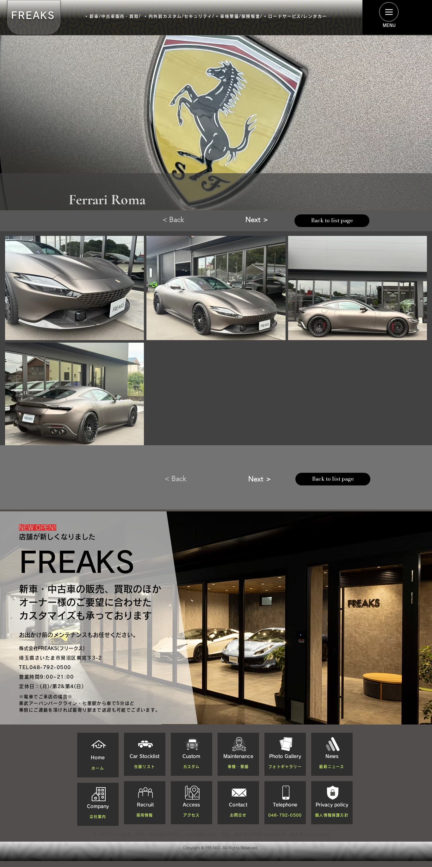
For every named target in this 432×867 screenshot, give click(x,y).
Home (98, 757)
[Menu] (388, 12)
